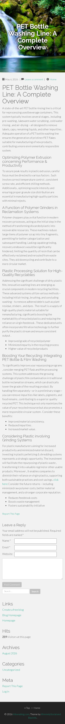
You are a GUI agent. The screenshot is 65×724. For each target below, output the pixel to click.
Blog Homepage (11, 615)
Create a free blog (13, 609)
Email (6, 547)
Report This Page (11, 513)
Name (6, 540)
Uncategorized (11, 669)
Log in (5, 691)
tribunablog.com (21, 714)
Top (28, 707)
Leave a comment (34, 79)
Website (7, 554)
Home (53, 79)
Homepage (8, 620)
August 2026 (9, 653)
